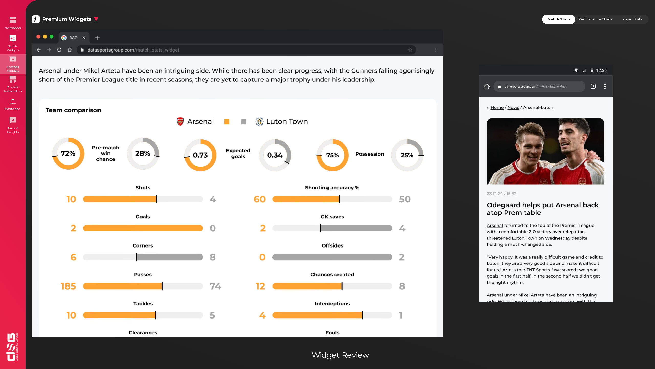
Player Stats (632, 19)
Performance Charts (595, 19)
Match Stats (559, 19)
